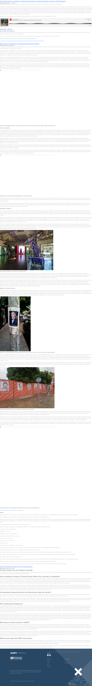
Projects (64, 2)
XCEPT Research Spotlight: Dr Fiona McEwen (16, 566)
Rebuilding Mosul (6, 29)
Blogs (48, 660)
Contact (48, 666)
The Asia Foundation (2, 27)
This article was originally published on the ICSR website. (11, 510)
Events (59, 2)
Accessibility (67, 659)
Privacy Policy (67, 662)
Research (54, 2)
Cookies (66, 660)
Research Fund (71, 2)
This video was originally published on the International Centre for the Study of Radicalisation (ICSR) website (22, 40)
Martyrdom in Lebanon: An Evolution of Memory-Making (20, 43)
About (77, 2)
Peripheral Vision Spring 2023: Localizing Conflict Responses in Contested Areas (14, 27)
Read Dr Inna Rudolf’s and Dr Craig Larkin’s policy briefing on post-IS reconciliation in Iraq (18, 38)
